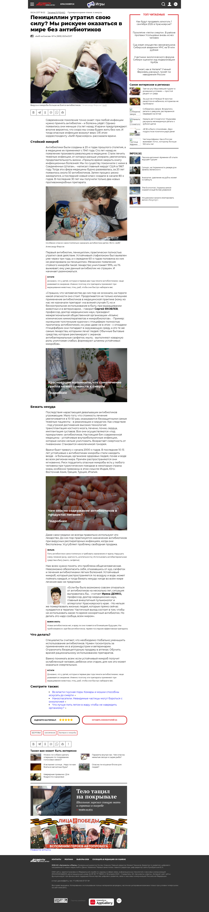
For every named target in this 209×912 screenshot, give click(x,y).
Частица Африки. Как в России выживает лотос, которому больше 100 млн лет (159, 141)
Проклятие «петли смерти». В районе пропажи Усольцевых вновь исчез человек (154, 35)
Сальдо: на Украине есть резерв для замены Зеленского (159, 168)
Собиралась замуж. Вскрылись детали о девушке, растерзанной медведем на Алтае (158, 111)
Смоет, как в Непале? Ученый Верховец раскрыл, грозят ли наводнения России (154, 72)
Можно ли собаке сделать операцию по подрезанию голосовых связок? (56, 757)
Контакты (56, 859)
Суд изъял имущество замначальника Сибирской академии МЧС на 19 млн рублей (154, 47)
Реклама (69, 859)
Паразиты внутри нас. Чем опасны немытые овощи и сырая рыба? (108, 756)
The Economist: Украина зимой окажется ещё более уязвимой (156, 189)
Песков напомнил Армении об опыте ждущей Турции (159, 158)
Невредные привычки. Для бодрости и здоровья (56, 775)
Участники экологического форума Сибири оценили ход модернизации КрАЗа (154, 60)
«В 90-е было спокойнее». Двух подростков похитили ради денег (159, 130)
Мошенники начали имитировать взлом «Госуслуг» (158, 199)
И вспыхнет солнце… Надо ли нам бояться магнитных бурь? (60, 765)
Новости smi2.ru (40, 849)
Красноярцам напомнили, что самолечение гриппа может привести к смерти (84, 384)
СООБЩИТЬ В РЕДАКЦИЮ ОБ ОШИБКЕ (109, 859)
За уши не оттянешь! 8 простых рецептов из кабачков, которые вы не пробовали (160, 101)
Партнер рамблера (78, 900)
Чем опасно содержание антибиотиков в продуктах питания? (82, 512)
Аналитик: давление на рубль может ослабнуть (159, 179)
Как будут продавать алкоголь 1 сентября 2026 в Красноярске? (154, 23)
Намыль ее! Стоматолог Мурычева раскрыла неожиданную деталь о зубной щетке (159, 121)
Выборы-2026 (83, 859)
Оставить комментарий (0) (104, 720)
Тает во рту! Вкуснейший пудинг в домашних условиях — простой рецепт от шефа (159, 91)
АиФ (105, 105)
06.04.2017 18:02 (37, 12)
